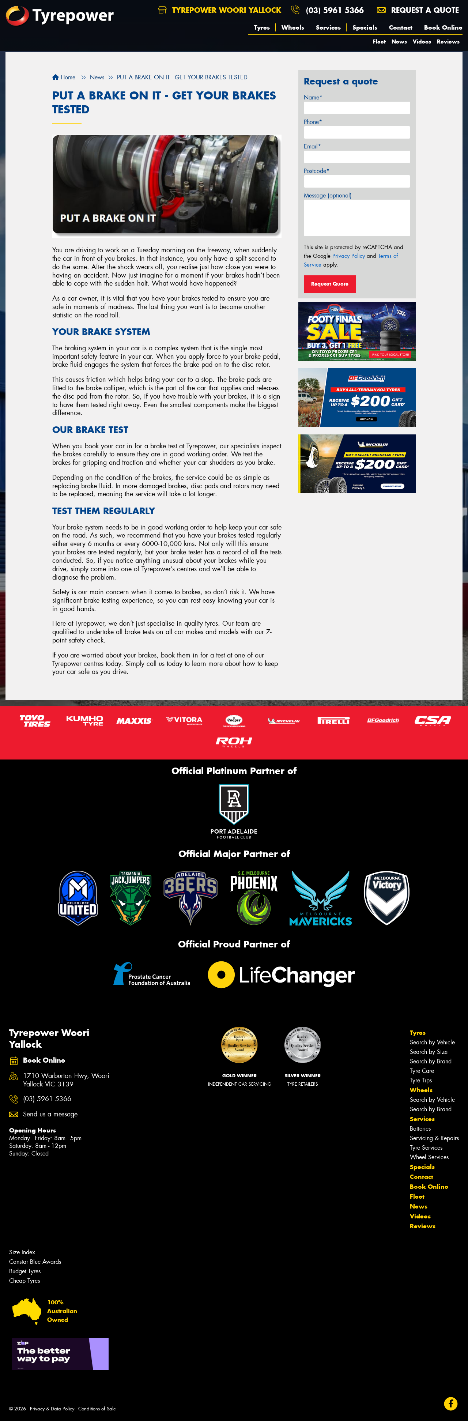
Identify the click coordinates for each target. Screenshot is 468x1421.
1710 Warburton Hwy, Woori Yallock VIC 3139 (66, 1080)
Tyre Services (426, 1148)
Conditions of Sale (97, 1409)
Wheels (293, 27)
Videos (422, 41)
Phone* (313, 122)
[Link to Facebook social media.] (451, 1404)
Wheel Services (429, 1157)
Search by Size (429, 1052)
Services (328, 27)
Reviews (448, 41)
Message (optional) (328, 195)
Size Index (22, 1252)
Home (67, 77)
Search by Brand (431, 1061)
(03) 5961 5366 (335, 10)
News (399, 41)
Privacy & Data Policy (52, 1409)
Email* (312, 146)
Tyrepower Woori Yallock (225, 10)
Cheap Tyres (24, 1281)
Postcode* (316, 171)
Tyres (262, 27)
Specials (364, 27)
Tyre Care (422, 1071)
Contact (400, 27)
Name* (313, 97)
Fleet (379, 41)
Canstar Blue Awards (35, 1262)
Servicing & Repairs (434, 1138)
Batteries (420, 1128)
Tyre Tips (421, 1080)
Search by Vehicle (432, 1042)
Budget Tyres (25, 1271)
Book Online (443, 27)
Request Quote (329, 283)
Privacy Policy (348, 256)
